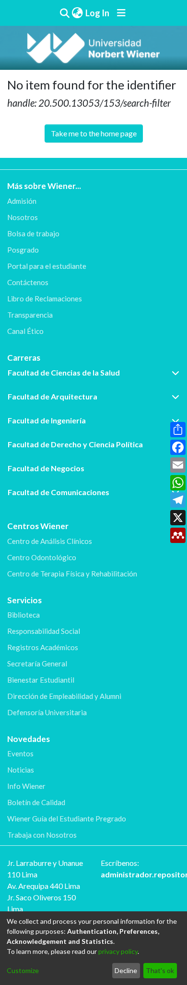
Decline (126, 970)
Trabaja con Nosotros (42, 834)
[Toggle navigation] (121, 13)
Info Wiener (26, 786)
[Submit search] (64, 13)
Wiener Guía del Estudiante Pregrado (66, 818)
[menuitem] (77, 13)
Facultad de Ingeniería (47, 420)
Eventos (20, 753)
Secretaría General (37, 663)
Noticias (20, 769)
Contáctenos (27, 282)
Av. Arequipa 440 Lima (43, 885)
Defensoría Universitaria (47, 712)
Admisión (21, 201)
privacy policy (118, 951)
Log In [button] (97, 13)
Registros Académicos (42, 647)
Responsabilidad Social (43, 631)
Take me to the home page (94, 133)
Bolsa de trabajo (33, 233)
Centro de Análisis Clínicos (49, 541)
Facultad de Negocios (46, 468)
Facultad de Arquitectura (52, 396)
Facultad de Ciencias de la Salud (64, 372)
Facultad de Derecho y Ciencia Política (75, 444)
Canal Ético (25, 331)
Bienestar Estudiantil (40, 679)
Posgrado (23, 249)
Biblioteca (23, 614)
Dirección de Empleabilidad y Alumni (64, 696)
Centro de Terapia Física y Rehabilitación (72, 573)
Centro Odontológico (41, 557)
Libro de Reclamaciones (44, 298)
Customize (23, 970)
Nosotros (22, 217)
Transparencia (30, 314)
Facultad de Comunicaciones (58, 492)
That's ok (160, 970)
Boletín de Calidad (36, 802)
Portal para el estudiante (46, 266)
